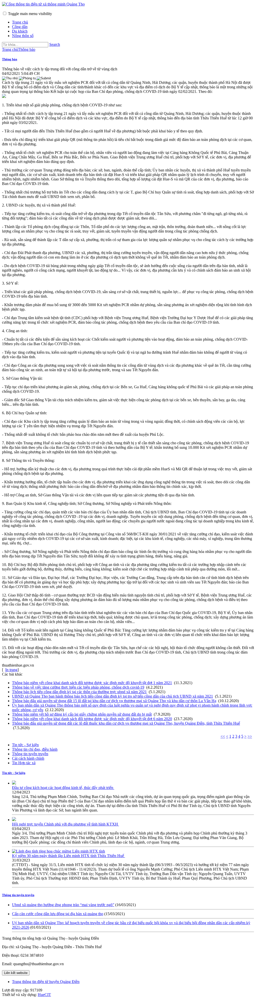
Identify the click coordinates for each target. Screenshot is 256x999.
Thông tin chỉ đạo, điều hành (35, 749)
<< (222, 736)
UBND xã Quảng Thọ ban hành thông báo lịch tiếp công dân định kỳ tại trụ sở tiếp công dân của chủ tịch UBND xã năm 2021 (112, 696)
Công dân (20, 27)
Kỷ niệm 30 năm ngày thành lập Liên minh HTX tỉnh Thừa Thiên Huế (68, 856)
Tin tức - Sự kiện (25, 745)
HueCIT (44, 994)
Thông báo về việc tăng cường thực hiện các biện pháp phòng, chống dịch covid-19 (78, 687)
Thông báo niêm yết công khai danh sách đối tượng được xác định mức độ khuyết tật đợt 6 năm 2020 (92, 719)
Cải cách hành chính (28, 758)
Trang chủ (20, 22)
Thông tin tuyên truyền (30, 754)
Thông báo (9, 59)
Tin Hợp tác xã (24, 763)
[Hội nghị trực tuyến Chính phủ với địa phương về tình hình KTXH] (14, 820)
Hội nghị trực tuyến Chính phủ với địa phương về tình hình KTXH (65, 824)
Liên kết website (16, 973)
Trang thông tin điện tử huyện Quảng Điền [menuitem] (46, 981)
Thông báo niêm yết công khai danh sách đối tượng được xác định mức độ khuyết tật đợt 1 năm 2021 (92, 683)
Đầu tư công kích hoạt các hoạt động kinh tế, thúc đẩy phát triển (63, 787)
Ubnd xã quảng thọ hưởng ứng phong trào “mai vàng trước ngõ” (63, 905)
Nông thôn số (23, 36)
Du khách (20, 31)
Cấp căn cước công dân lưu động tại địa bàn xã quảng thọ (57, 914)
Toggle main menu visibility (30, 14)
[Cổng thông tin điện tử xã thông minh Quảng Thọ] (43, 4)
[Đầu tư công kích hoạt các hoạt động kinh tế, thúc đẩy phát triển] (14, 783)
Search (54, 44)
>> (250, 736)
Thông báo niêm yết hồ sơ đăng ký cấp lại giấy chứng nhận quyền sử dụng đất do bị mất (82, 714)
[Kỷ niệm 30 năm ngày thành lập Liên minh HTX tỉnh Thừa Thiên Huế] (58, 851)
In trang (11, 670)
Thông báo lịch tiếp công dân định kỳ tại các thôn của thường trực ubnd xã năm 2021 (79, 692)
